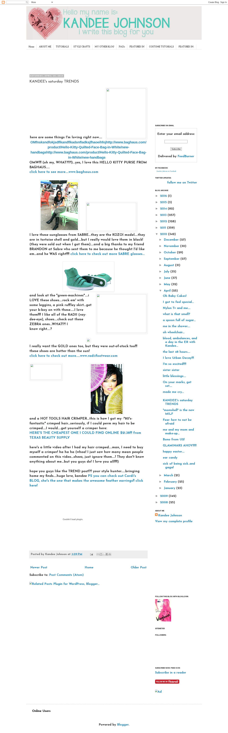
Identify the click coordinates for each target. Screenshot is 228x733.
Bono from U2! (174, 439)
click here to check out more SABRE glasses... (107, 254)
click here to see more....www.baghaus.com (63, 172)
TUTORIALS (62, 47)
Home (31, 47)
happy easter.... (173, 451)
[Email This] (98, 554)
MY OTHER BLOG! (104, 47)
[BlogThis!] (101, 554)
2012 (164, 221)
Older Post (139, 567)
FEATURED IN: (186, 47)
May (167, 284)
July (167, 271)
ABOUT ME (45, 47)
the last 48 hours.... (176, 352)
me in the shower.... (176, 326)
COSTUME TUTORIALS (161, 47)
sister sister (171, 370)
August (169, 265)
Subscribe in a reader (170, 672)
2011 (163, 227)
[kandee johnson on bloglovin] (163, 620)
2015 (164, 202)
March (169, 475)
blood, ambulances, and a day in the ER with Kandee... (180, 342)
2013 (164, 215)
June (167, 278)
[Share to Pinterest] (109, 554)
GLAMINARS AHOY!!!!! (180, 445)
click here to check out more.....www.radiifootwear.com (73, 356)
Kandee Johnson (170, 515)
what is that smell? (176, 314)
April (168, 290)
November (172, 246)
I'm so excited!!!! (174, 364)
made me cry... (173, 392)
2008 (164, 502)
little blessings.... (174, 376)
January (170, 488)
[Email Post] (91, 554)
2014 (164, 208)
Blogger (123, 724)
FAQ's (122, 47)
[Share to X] (103, 554)
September (172, 258)
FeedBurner (186, 156)
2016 (164, 196)
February (171, 481)
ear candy (170, 457)
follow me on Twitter (182, 182)
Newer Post (38, 567)
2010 (164, 234)
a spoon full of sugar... (179, 320)
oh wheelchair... (173, 332)
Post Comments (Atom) (66, 575)
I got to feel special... (178, 302)
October (170, 252)
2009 (164, 496)
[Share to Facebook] (106, 554)
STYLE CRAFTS (82, 47)
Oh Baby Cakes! (174, 296)
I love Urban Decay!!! (178, 358)
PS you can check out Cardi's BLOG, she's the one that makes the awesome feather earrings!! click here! (86, 480)
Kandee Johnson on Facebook (166, 171)
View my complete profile (173, 521)
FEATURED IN (137, 47)
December (172, 239)
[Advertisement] (87, 61)
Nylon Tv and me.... (176, 308)
